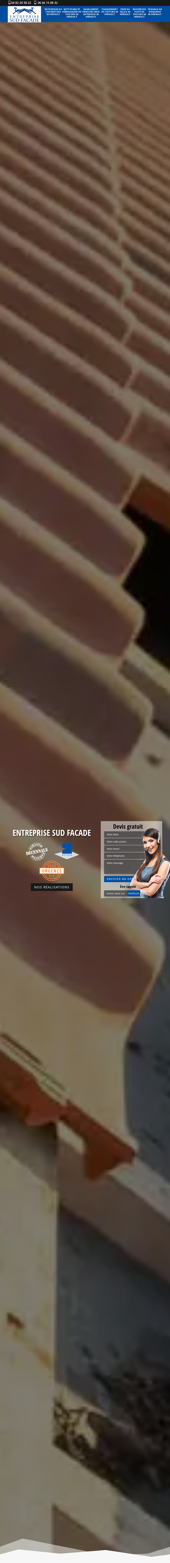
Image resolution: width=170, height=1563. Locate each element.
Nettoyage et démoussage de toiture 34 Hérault (71, 13)
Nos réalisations (51, 887)
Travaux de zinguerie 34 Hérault (155, 12)
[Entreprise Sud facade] (24, 14)
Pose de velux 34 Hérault (125, 12)
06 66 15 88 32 (47, 3)
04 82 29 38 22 (21, 3)
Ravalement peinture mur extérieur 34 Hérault (91, 13)
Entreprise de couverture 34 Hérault (53, 12)
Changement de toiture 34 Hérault (109, 12)
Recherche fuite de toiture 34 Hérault (139, 13)
